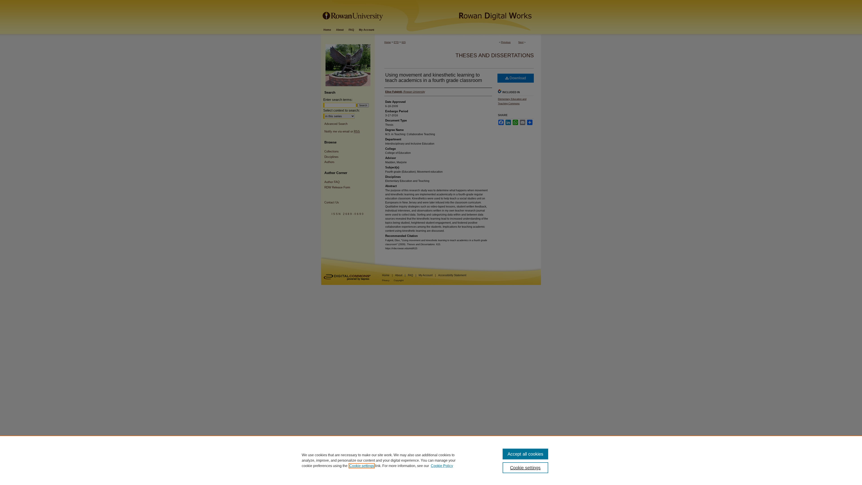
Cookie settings (361, 466)
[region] (431, 460)
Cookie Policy (442, 466)
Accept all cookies (525, 454)
